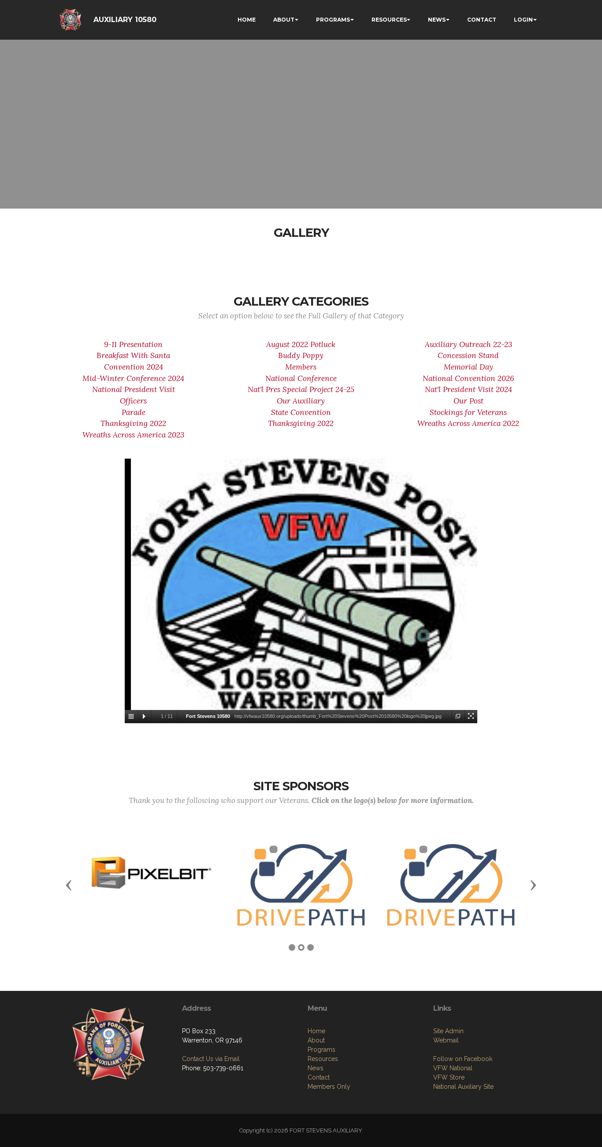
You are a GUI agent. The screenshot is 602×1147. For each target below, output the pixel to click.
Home (316, 1031)
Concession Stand (468, 355)
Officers (133, 401)
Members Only (329, 1086)
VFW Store (449, 1077)
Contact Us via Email (211, 1058)
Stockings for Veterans (468, 412)
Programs (321, 1049)
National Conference (301, 378)
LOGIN (523, 19)
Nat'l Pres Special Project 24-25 (301, 389)
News (315, 1068)
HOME (247, 19)
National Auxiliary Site (463, 1086)
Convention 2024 (133, 367)
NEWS (437, 19)
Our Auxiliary (301, 401)
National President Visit (133, 389)
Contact (319, 1077)
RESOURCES (389, 19)
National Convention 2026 (468, 378)
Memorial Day (468, 367)
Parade (133, 412)
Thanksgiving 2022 (133, 423)
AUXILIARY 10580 (124, 19)
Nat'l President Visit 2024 (468, 389)
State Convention (301, 412)
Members (300, 367)
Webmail (446, 1040)
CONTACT (481, 19)
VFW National (452, 1068)
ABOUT (283, 19)
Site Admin (448, 1031)
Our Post (468, 401)
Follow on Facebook (462, 1058)
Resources (323, 1058)
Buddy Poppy (300, 355)
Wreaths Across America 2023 (133, 435)
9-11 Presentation (133, 344)
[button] (68, 884)
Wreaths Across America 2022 (468, 423)
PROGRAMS (333, 19)
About (316, 1040)
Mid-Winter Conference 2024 (133, 378)
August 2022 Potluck (300, 344)
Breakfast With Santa (133, 355)
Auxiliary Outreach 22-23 (468, 344)
